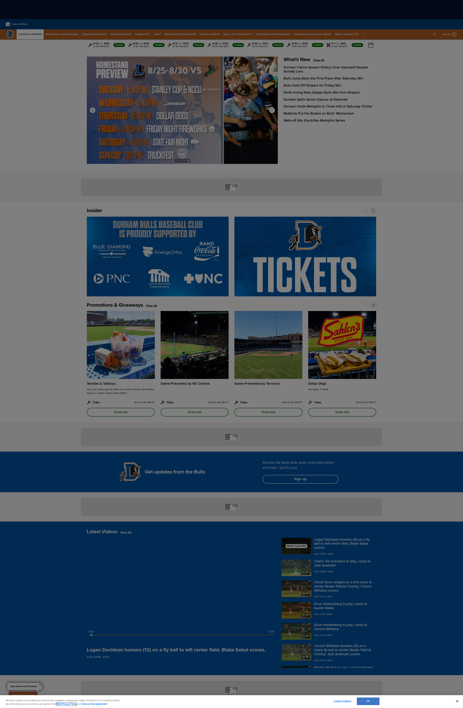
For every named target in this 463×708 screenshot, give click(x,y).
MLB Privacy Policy (66, 704)
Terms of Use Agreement (94, 704)
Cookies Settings (342, 701)
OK (368, 701)
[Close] (457, 701)
